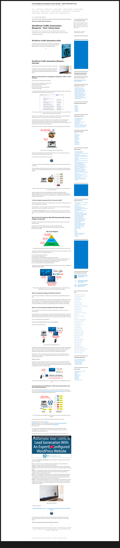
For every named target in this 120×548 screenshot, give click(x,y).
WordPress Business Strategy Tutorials (80, 97)
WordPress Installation (58, 9)
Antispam (76, 373)
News (75, 230)
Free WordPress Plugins (78, 362)
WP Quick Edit (76, 352)
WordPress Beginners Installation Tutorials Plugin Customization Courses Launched (83, 281)
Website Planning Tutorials (79, 87)
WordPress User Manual (78, 364)
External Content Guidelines (79, 361)
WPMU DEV (76, 110)
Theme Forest (77, 143)
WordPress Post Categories (78, 340)
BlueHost (76, 105)
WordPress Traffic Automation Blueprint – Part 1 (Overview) (47, 27)
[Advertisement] (81, 55)
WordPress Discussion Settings (79, 332)
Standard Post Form (77, 324)
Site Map (76, 235)
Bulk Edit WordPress (77, 294)
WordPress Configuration (68, 9)
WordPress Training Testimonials (80, 233)
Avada (76, 133)
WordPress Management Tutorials (80, 94)
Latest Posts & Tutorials (53, 13)
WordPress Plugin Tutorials (79, 92)
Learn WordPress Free (84, 306)
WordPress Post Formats (78, 342)
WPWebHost (77, 111)
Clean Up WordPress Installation (79, 296)
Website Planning (40, 9)
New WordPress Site (77, 312)
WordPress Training (78, 98)
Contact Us (76, 232)
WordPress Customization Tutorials (80, 93)
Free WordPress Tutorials (78, 304)
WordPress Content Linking (78, 330)
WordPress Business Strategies (79, 226)
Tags (82, 324)
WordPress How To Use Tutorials (80, 91)
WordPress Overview (48, 9)
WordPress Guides (44, 13)
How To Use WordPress (78, 9)
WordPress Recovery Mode (79, 151)
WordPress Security (76, 11)
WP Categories (82, 350)
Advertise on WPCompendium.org (80, 359)
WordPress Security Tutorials (79, 96)
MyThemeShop (77, 138)
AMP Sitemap (77, 236)
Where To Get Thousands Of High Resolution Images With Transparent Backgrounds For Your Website (80, 165)
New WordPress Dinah (77, 307)
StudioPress (76, 141)
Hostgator (76, 106)
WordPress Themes (78, 222)
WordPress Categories (77, 327)
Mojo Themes (77, 137)
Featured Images (77, 301)
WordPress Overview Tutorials (79, 88)
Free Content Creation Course (79, 212)
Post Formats (76, 314)
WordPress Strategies (36, 13)
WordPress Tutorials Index (64, 13)
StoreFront (76, 140)
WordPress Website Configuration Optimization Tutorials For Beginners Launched (83, 285)
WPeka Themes (77, 144)
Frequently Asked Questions (79, 234)
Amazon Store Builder (78, 120)
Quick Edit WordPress (77, 322)
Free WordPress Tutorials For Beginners (81, 213)
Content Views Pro (77, 121)
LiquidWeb (76, 108)
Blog (75, 229)
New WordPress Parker (77, 309)
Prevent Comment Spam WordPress (79, 319)
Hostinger (76, 107)
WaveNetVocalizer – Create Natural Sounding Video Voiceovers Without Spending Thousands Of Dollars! (80, 170)
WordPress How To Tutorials (78, 335)
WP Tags (81, 352)
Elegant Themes (77, 135)
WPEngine (76, 109)
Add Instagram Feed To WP (79, 119)
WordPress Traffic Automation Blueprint (81, 214)
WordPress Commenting (78, 329)
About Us (76, 231)
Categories (83, 294)
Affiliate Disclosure (78, 372)
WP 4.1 (75, 350)
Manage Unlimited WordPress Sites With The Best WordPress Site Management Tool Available (81, 156)
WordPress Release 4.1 (77, 345)
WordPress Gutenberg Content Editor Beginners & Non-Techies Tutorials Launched (80, 179)
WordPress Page (76, 337)
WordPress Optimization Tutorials (80, 95)
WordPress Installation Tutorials (80, 89)
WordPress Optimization (66, 11)
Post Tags (75, 317)
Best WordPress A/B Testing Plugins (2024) (81, 158)
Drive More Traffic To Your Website (80, 360)
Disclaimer (76, 374)
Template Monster (77, 142)
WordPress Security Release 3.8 (79, 347)
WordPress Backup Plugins (79, 152)
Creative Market (77, 134)
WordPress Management (56, 11)
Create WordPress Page (78, 299)
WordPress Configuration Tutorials (80, 90)
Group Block (77, 159)
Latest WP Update (77, 306)
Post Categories (83, 312)
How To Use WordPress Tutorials (80, 220)
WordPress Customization (45, 11)
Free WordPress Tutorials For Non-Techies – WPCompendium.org (54, 3)
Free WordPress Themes (78, 363)
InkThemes (76, 136)
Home (33, 9)
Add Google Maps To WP (78, 118)
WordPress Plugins (35, 11)
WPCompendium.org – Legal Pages (80, 371)
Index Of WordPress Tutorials (79, 215)
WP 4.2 (78, 350)
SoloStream (76, 139)
